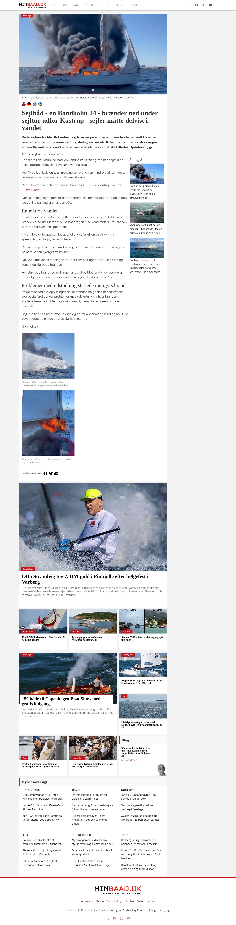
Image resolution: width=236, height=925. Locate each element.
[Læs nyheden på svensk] (40, 104)
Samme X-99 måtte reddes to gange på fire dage (142, 638)
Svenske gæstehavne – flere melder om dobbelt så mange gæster (89, 819)
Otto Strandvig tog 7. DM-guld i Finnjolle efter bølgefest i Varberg (85, 579)
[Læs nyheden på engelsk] (24, 104)
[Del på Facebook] (45, 473)
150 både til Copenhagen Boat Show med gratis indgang (61, 701)
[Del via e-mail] (56, 473)
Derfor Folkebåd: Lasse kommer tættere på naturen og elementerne (40, 765)
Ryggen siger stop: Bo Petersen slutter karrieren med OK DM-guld (141, 681)
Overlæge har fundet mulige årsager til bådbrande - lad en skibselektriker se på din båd (146, 229)
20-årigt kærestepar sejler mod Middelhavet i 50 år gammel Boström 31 (141, 725)
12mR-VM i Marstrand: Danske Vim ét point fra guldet (43, 638)
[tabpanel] (93, 57)
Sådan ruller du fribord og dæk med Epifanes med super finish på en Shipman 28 (136, 752)
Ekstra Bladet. (31, 190)
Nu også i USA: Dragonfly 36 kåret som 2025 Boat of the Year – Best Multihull (141, 854)
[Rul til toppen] (231, 920)
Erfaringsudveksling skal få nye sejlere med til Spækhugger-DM (93, 765)
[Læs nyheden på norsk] (35, 104)
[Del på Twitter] (51, 473)
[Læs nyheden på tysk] (29, 104)
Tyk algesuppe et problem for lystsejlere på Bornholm (88, 638)
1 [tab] (93, 90)
